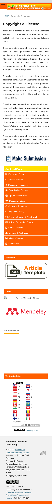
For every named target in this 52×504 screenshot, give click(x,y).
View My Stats (31, 430)
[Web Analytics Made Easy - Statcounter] (19, 430)
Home (6, 16)
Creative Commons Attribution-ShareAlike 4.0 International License (18, 495)
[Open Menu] (3, 6)
